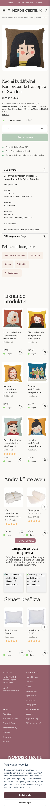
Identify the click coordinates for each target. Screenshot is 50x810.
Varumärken (31, 691)
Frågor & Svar (9, 723)
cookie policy (24, 787)
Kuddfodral (36, 255)
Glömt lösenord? (33, 723)
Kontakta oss (32, 677)
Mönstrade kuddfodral (15, 255)
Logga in (29, 714)
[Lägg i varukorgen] (20, 352)
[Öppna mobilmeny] (4, 10)
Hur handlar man (10, 719)
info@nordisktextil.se (11, 691)
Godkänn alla (25, 795)
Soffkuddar (22, 264)
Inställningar (25, 802)
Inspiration (30, 700)
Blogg (28, 686)
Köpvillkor (7, 714)
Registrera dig (32, 719)
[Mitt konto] (40, 10)
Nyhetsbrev (31, 696)
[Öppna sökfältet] (9, 10)
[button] (13, 583)
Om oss (29, 682)
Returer (6, 742)
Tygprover (7, 737)
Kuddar (8, 264)
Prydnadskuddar (12, 273)
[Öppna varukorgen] (46, 10)
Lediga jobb (31, 705)
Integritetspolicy (10, 728)
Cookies (6, 733)
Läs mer (5, 115)
